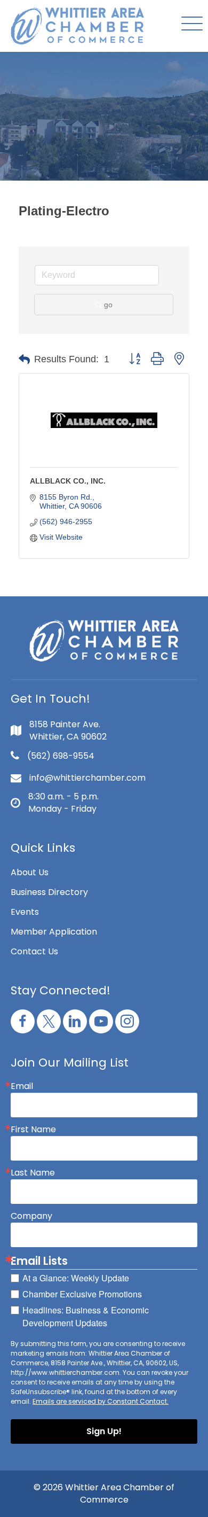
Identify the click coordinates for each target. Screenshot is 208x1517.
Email (22, 1086)
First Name (33, 1129)
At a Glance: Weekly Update (75, 1278)
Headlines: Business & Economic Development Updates (85, 1316)
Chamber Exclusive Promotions (82, 1294)
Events (25, 912)
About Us (30, 872)
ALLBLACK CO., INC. (68, 481)
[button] (189, 24)
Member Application (54, 931)
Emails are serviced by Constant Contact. (101, 1401)
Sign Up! (104, 1431)
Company (31, 1216)
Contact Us (34, 951)
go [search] (108, 304)
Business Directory (49, 892)
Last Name (33, 1173)
